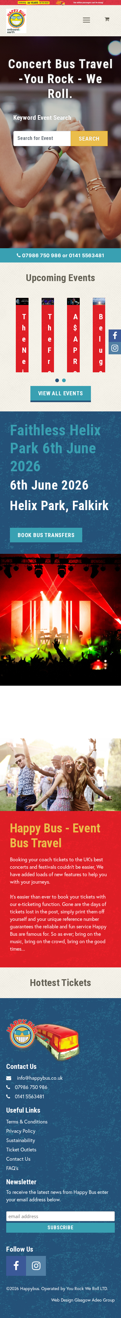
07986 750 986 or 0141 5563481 (62, 255)
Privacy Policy (20, 1130)
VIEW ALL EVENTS (60, 393)
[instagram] (36, 1265)
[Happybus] (16, 21)
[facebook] (16, 1265)
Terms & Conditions (26, 1121)
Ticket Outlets (21, 1149)
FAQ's (12, 1168)
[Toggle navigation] (86, 20)
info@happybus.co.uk (40, 1077)
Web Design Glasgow (71, 1300)
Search (89, 138)
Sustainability (20, 1140)
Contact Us (18, 1158)
